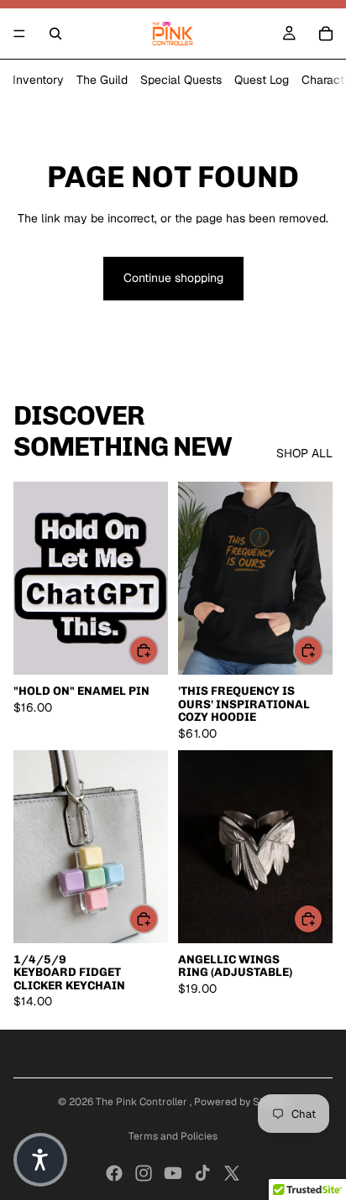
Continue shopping (173, 277)
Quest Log (261, 79)
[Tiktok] (202, 1173)
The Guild (102, 79)
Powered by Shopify (241, 1102)
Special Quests (181, 79)
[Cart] (325, 33)
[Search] (55, 33)
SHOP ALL (304, 453)
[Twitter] (232, 1173)
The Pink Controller (143, 1102)
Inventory (38, 79)
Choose (322, 649)
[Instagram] (144, 1173)
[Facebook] (114, 1173)
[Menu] (19, 33)
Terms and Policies (173, 1136)
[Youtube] (173, 1173)
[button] (40, 1160)
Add (158, 649)
